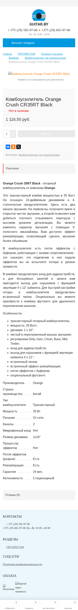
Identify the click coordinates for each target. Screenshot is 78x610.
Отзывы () (12, 494)
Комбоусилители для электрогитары (39, 154)
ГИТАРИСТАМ (15, 547)
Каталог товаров (22, 43)
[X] (18, 147)
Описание (12, 168)
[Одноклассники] (13, 147)
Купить (46, 133)
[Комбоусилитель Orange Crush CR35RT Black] (39, 73)
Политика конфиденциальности (22, 564)
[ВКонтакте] (8, 147)
